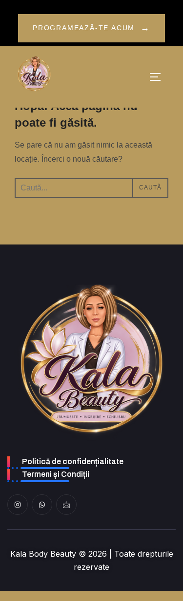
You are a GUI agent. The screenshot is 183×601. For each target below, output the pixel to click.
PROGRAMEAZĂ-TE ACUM (91, 28)
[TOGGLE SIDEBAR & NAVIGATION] (158, 77)
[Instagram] (17, 504)
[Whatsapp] (42, 504)
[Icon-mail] (66, 504)
